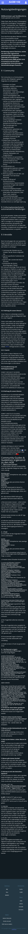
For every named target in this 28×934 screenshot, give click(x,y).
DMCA (7, 346)
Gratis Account (7, 921)
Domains (21, 909)
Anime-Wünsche (7, 918)
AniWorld (14, 929)
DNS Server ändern (7, 924)
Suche (21, 889)
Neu (7, 892)
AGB (21, 901)
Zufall (21, 892)
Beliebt (7, 895)
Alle (7, 889)
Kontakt (21, 906)
